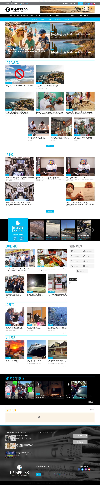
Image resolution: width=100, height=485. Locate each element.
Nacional (16, 15)
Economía (38, 15)
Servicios (86, 15)
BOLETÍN (80, 3)
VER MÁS (50, 146)
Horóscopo (75, 256)
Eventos (67, 15)
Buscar (93, 1)
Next (92, 230)
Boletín (39, 474)
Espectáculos (59, 15)
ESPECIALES (80, 436)
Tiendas (76, 261)
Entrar (92, 409)
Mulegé (66, 19)
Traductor (75, 266)
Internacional (25, 15)
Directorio (88, 266)
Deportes (51, 15)
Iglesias (82, 271)
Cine (88, 261)
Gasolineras (88, 251)
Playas (88, 256)
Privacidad (57, 483)
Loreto (50, 19)
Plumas (45, 15)
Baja (11, 15)
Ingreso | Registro (69, 3)
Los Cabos (34, 19)
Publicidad (65, 483)
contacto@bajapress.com (59, 474)
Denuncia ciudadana (82, 1)
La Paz (42, 19)
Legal (48, 483)
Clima (75, 251)
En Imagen (79, 15)
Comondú (58, 19)
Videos (73, 15)
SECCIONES (80, 442)
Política (32, 15)
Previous (28, 230)
